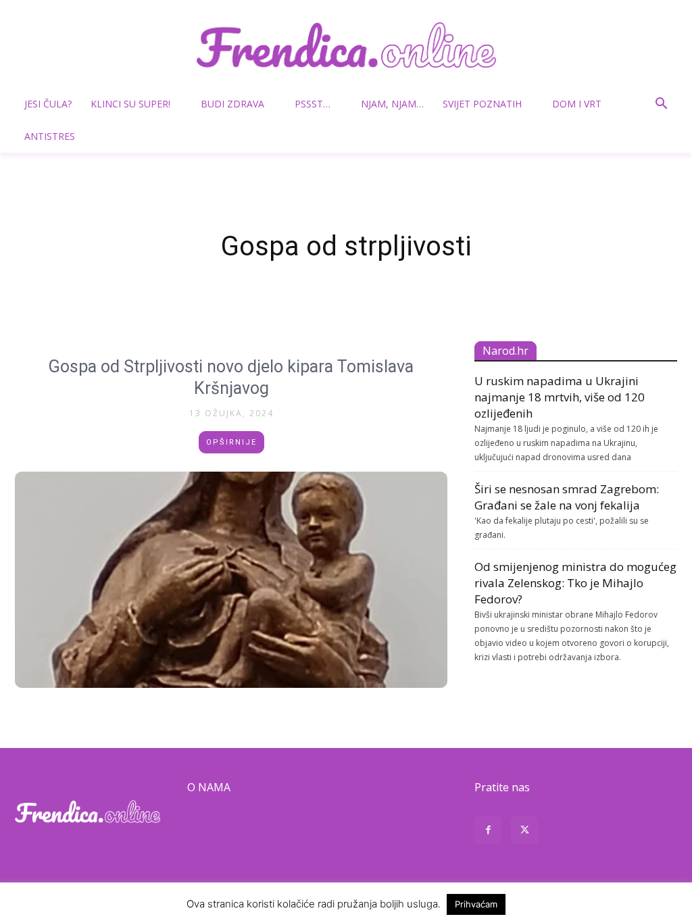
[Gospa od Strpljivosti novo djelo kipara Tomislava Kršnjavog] (231, 580)
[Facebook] (487, 832)
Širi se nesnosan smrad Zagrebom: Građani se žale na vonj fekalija (566, 497)
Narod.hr (505, 350)
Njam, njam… (392, 103)
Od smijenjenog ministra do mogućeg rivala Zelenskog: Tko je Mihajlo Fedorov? (575, 583)
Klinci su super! (130, 103)
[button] (661, 105)
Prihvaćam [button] (476, 904)
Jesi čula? (48, 103)
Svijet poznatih (482, 103)
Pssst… (312, 103)
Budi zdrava (232, 103)
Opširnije (231, 442)
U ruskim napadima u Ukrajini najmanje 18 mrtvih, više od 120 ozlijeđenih (559, 397)
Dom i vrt (576, 103)
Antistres (49, 136)
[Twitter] (524, 832)
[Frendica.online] (346, 45)
